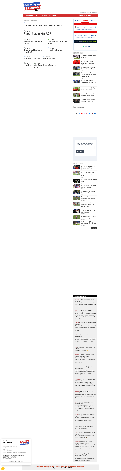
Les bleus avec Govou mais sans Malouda (43, 25)
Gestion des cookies (72, 466)
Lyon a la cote (28, 65)
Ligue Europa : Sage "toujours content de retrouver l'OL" (88, 100)
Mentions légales (47, 466)
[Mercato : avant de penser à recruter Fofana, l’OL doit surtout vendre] (76, 82)
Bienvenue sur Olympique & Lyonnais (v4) (33, 51)
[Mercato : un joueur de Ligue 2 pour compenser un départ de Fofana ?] (76, 173)
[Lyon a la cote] (27, 63)
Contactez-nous (39, 466)
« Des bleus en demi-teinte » (33, 58)
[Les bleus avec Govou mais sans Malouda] (27, 23)
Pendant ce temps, (49, 58)
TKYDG (37, 15)
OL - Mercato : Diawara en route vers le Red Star (88, 56)
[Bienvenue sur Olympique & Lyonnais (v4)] (27, 48)
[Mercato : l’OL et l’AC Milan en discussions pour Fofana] (76, 167)
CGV (53, 466)
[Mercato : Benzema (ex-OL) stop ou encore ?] (76, 181)
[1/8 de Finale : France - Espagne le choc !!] (37, 63)
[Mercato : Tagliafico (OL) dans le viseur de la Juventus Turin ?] (76, 186)
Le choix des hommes (55, 50)
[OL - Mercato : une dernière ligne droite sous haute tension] (76, 192)
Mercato (44, 15)
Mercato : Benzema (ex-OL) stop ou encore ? (89, 180)
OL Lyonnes (52, 15)
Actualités (29, 15)
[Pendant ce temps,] (46, 57)
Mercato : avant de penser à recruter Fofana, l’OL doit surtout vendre (88, 82)
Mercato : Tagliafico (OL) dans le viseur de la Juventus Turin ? (88, 186)
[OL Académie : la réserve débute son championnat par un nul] (76, 217)
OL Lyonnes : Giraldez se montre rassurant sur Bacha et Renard (88, 198)
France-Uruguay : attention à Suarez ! (57, 42)
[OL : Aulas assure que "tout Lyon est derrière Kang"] (76, 211)
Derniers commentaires (85, 116)
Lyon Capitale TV (80, 466)
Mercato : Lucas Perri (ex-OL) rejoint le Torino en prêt (88, 89)
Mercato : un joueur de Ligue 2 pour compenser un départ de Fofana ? (88, 173)
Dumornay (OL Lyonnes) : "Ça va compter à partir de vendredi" (88, 94)
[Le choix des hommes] (51, 48)
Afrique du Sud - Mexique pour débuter (33, 42)
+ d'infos (94, 228)
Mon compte (94, 12)
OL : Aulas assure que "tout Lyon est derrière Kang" (88, 211)
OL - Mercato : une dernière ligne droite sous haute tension (88, 192)
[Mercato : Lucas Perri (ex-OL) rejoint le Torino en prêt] (76, 89)
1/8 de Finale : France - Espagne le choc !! (45, 66)
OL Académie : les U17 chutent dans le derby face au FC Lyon (88, 68)
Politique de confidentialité (61, 466)
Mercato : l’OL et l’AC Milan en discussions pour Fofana (88, 167)
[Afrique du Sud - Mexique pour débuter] (27, 39)
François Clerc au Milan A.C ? (37, 33)
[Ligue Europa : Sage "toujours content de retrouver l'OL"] (76, 101)
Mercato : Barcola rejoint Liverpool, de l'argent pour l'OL (88, 62)
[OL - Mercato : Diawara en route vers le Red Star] (76, 57)
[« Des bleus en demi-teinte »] (27, 57)
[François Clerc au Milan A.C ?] (27, 31)
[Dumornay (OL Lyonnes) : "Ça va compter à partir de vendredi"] (76, 95)
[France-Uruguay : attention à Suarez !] (51, 39)
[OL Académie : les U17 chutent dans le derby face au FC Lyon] (76, 68)
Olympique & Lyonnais (85, 15)
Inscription (88, 12)
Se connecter (83, 12)
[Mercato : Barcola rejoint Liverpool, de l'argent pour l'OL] (76, 62)
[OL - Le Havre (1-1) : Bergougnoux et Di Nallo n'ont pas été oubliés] (76, 223)
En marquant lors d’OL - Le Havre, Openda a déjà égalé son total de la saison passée (88, 74)
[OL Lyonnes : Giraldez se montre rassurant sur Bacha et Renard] (76, 198)
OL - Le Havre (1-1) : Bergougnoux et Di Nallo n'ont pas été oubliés (88, 222)
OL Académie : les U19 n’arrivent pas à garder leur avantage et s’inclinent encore (88, 204)
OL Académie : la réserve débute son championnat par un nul (88, 217)
